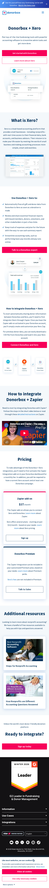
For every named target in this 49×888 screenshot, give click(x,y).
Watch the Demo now (26, 5)
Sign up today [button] (24, 746)
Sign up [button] (24, 538)
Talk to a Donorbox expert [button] (24, 249)
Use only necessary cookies (24, 879)
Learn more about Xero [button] (24, 60)
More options (8, 884)
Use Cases (8, 815)
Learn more (30, 513)
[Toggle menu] (43, 13)
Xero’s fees (12, 579)
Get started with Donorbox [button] (25, 53)
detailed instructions (27, 414)
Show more (40, 867)
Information (8, 809)
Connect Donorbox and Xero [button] (24, 344)
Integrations (8, 822)
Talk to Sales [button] (24, 589)
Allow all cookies (24, 872)
